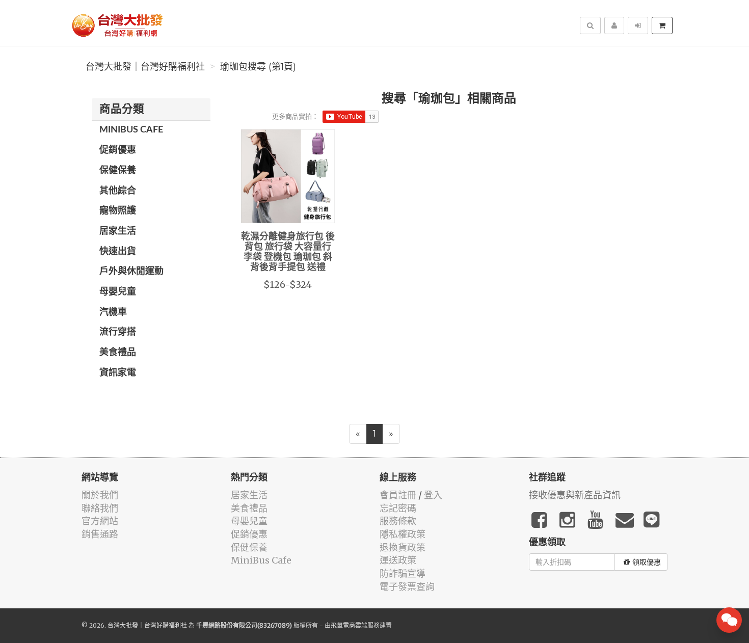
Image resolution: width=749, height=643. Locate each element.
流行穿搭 (117, 332)
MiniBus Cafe (131, 130)
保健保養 (117, 170)
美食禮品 (117, 352)
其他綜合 (117, 191)
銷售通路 (100, 534)
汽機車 (113, 312)
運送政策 (398, 560)
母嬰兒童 (117, 292)
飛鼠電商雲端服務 (355, 625)
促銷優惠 (117, 150)
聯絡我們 (100, 508)
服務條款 (398, 521)
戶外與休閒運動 (131, 271)
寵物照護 (117, 211)
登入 (433, 495)
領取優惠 (646, 562)
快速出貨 (117, 251)
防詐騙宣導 (402, 573)
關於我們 (100, 495)
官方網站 (100, 521)
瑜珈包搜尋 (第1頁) (258, 66)
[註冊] (614, 25)
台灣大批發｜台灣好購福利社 (145, 66)
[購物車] (662, 25)
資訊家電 (117, 373)
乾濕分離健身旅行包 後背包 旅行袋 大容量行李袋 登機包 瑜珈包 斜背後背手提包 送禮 (288, 252)
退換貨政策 (402, 547)
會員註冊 (398, 495)
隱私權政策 (402, 534)
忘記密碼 (398, 508)
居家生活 (117, 231)
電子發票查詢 (407, 587)
